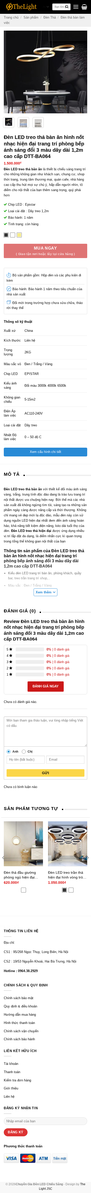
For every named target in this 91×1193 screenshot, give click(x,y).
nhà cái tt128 (9, 926)
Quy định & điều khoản (20, 1006)
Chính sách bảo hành (19, 1039)
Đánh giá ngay (46, 686)
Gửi (45, 773)
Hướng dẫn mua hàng (20, 1014)
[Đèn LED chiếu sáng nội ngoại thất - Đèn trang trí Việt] (21, 7)
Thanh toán (12, 1072)
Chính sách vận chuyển (21, 1031)
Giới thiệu (11, 1088)
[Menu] (76, 7)
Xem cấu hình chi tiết (45, 452)
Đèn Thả (49, 17)
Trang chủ (11, 17)
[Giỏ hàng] (84, 7)
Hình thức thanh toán (19, 1023)
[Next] (82, 72)
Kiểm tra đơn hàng (17, 1080)
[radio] (6, 235)
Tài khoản (11, 1064)
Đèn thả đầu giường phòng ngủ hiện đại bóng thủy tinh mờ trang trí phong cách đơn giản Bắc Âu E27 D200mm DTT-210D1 (23, 874)
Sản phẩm (31, 17)
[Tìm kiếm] (67, 7)
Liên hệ (9, 1096)
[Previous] (8, 72)
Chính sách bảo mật (18, 998)
